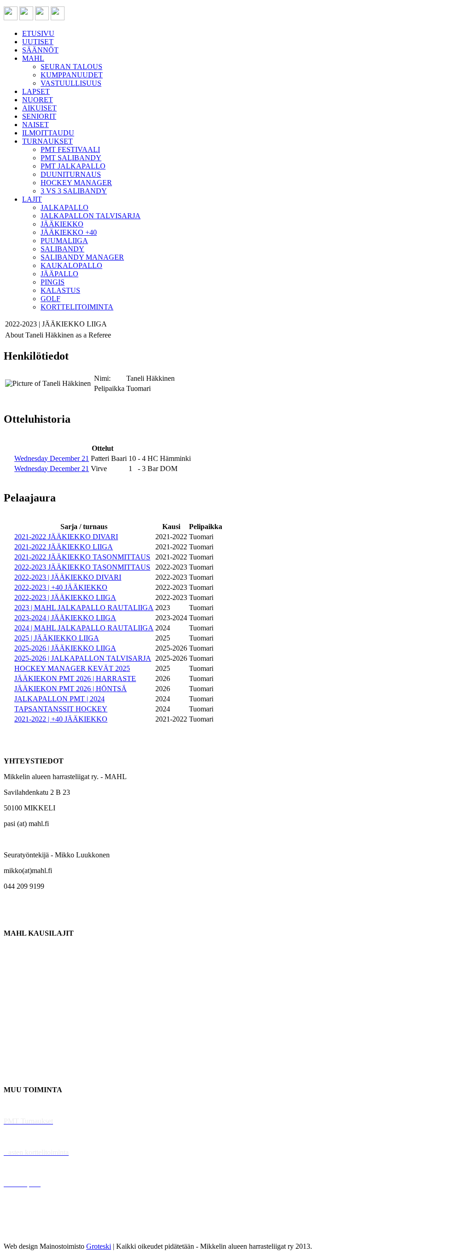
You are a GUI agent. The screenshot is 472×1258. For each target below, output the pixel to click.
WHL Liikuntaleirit (33, 1168)
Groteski (98, 1246)
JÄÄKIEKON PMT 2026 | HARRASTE (75, 678)
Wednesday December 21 (51, 458)
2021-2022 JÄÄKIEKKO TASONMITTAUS (82, 557)
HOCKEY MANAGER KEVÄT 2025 (72, 668)
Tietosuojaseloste (28, 1231)
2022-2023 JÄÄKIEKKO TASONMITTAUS (82, 567)
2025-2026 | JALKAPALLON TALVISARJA (82, 658)
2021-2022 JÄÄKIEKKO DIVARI (66, 537)
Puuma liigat (22, 1058)
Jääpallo (15, 1043)
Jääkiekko (18, 964)
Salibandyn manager (33, 1011)
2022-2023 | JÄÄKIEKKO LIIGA (65, 597)
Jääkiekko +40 (25, 1074)
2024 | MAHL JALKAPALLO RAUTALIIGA (83, 628)
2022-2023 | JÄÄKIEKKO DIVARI (67, 577)
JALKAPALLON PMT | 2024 (59, 699)
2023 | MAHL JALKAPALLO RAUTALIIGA (83, 608)
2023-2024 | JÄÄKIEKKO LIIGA (65, 618)
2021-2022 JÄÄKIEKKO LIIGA (63, 547)
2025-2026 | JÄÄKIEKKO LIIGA (65, 648)
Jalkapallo (18, 980)
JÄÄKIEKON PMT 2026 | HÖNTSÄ (70, 689)
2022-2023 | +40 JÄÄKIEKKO (60, 587)
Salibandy (18, 996)
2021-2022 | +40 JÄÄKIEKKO (60, 719)
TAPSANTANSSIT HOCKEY (60, 709)
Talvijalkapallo (25, 1027)
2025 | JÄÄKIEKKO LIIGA (56, 638)
